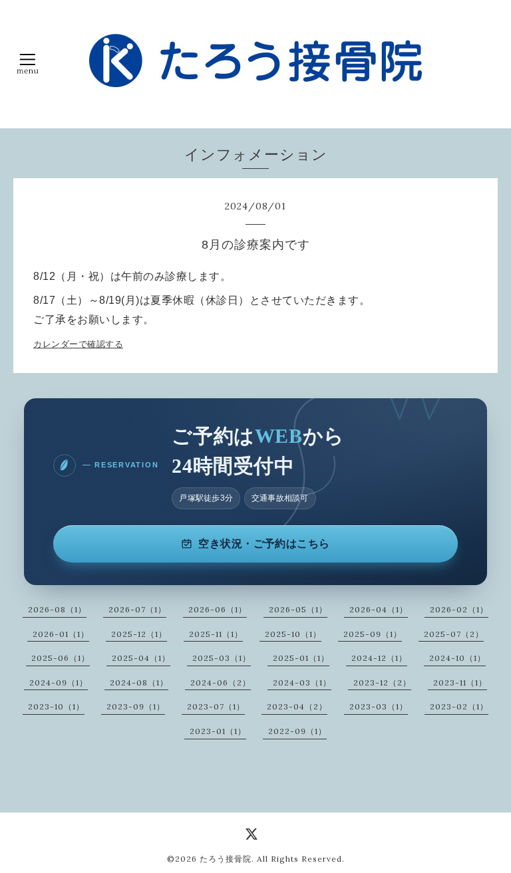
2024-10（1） (457, 658)
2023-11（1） (460, 682)
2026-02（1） (459, 609)
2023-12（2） (382, 682)
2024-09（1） (58, 682)
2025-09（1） (372, 634)
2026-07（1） (137, 609)
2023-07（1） (216, 706)
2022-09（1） (297, 731)
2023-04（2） (297, 706)
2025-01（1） (301, 658)
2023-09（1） (135, 706)
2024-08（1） (139, 682)
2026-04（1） (378, 609)
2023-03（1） (378, 706)
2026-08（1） (57, 609)
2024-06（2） (220, 682)
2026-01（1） (61, 634)
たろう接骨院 (226, 859)
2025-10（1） (293, 634)
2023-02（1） (459, 706)
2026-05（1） (298, 609)
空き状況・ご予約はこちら (264, 543)
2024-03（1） (302, 682)
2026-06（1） (217, 609)
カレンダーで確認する (78, 344)
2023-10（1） (56, 706)
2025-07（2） (454, 634)
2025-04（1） (141, 658)
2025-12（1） (139, 634)
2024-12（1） (379, 658)
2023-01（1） (218, 731)
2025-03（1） (221, 658)
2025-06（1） (60, 658)
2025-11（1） (216, 634)
